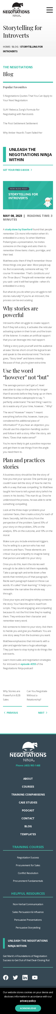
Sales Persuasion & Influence (27, 912)
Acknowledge (28, 1008)
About (28, 778)
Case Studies (28, 802)
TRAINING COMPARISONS (28, 794)
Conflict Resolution (28, 873)
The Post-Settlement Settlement (20, 123)
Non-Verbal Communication (28, 904)
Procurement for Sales (28, 865)
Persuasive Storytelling (28, 927)
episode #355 (28, 664)
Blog (15, 46)
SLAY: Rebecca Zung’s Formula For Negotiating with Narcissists (21, 112)
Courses (28, 786)
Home (6, 46)
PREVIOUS (12, 712)
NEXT (41, 712)
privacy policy (28, 1000)
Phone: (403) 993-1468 (28, 765)
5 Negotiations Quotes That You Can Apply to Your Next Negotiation (27, 98)
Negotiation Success (28, 857)
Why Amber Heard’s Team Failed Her (22, 132)
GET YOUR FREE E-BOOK (16, 169)
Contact (28, 818)
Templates (28, 834)
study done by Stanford (18, 229)
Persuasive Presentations (28, 919)
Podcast (28, 810)
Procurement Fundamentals (28, 881)
